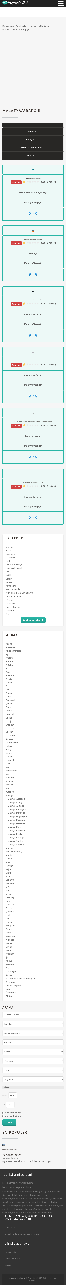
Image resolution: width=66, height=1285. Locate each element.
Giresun (10, 738)
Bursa (9, 696)
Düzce (9, 974)
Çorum (9, 707)
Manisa (9, 848)
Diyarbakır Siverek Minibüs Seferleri (9, 1149)
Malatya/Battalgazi (17, 809)
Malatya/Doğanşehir (18, 816)
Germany (10, 603)
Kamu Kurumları (33, 436)
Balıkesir (10, 675)
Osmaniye (11, 971)
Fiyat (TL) (8, 1087)
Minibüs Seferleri (33, 314)
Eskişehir (10, 731)
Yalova (9, 960)
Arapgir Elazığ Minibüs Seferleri (33, 299)
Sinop (8, 890)
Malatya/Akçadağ (16, 798)
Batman (9, 943)
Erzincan (10, 724)
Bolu (8, 689)
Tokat (8, 900)
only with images (14, 1113)
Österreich (11, 610)
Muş (8, 862)
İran (8, 989)
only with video (13, 1116)
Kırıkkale (10, 939)
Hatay (9, 749)
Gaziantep (11, 735)
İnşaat (9, 582)
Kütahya (10, 791)
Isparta (9, 753)
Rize (8, 876)
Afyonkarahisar (13, 650)
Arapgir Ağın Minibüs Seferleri (33, 360)
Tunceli (9, 908)
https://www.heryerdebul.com (16, 1187)
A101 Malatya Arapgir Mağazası (33, 178)
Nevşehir (10, 865)
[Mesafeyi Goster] (33, 213)
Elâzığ (8, 721)
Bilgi (8, 614)
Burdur (9, 693)
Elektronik (10, 557)
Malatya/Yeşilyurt (16, 844)
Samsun (10, 883)
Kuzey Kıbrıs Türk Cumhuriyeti (20, 978)
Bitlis (8, 686)
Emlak (9, 550)
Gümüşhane (12, 742)
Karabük (10, 964)
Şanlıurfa (10, 911)
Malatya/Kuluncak (16, 830)
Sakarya (10, 879)
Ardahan (10, 953)
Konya (9, 788)
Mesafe (30, 155)
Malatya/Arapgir (33, 202)
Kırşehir (9, 781)
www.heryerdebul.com (13, 1198)
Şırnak (9, 946)
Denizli (9, 710)
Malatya (10, 795)
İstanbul (10, 760)
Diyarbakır (11, 714)
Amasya (10, 657)
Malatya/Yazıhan (16, 841)
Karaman (10, 936)
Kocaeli (9, 784)
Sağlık (9, 575)
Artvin (8, 668)
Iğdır (8, 957)
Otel (8, 561)
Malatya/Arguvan (16, 805)
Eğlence (9, 599)
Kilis (8, 967)
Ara (9, 1122)
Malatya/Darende (16, 812)
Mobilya (33, 253)
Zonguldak (11, 925)
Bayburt (9, 932)
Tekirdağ (10, 897)
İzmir (8, 763)
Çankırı (9, 703)
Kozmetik (10, 554)
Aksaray (10, 929)
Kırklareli (10, 777)
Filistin (9, 996)
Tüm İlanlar (10, 1227)
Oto (7, 571)
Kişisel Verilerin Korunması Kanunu (22, 1234)
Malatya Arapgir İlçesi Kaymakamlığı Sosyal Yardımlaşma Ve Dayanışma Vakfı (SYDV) (33, 421)
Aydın (8, 671)
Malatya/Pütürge (16, 837)
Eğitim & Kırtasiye (14, 564)
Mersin (9, 756)
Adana (9, 643)
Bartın (9, 950)
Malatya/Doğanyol (17, 819)
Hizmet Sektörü (13, 596)
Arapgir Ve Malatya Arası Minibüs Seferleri (33, 482)
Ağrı (7, 654)
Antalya (9, 664)
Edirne (9, 717)
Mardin (9, 855)
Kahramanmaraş (14, 851)
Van (8, 918)
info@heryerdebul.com (21, 1182)
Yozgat (9, 922)
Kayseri (9, 774)
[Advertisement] (33, 71)
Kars (8, 767)
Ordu (8, 872)
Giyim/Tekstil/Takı (14, 568)
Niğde (8, 869)
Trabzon (10, 904)
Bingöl (9, 682)
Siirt (7, 886)
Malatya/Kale (14, 827)
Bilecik (9, 679)
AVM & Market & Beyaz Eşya (33, 192)
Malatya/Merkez (16, 834)
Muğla (9, 858)
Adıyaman (11, 647)
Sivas (8, 893)
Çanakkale (11, 700)
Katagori (30, 139)
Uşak (8, 915)
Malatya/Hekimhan (17, 823)
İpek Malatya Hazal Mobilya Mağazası (33, 239)
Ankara (9, 661)
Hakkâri (9, 745)
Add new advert (33, 620)
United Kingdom (13, 607)
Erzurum (10, 728)
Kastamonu (11, 770)
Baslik (31, 131)
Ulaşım (9, 578)
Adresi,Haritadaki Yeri (30, 147)
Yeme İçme (11, 585)
